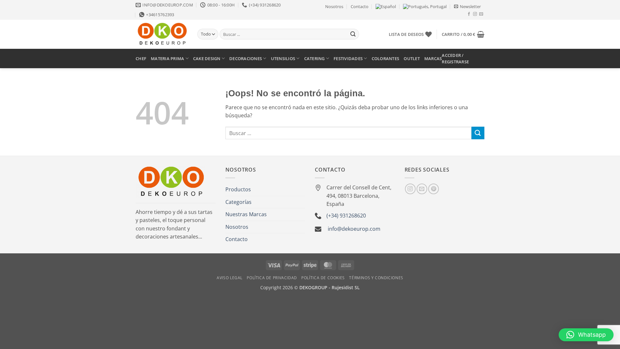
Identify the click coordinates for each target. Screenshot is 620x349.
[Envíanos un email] (481, 14)
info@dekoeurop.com (354, 228)
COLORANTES (385, 58)
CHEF (141, 58)
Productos (238, 189)
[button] (467, 6)
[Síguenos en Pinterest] (433, 189)
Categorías (238, 202)
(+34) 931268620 (346, 215)
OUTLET (412, 58)
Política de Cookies (323, 277)
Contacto (359, 6)
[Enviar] (352, 34)
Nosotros (334, 6)
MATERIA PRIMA (167, 58)
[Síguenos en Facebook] (469, 14)
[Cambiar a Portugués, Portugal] (425, 6)
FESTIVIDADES (348, 58)
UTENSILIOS (283, 58)
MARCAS (433, 58)
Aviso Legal (230, 277)
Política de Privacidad (272, 277)
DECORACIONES (245, 58)
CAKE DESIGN (207, 58)
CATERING (314, 58)
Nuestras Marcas (246, 214)
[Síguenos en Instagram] (475, 14)
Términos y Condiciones (376, 277)
